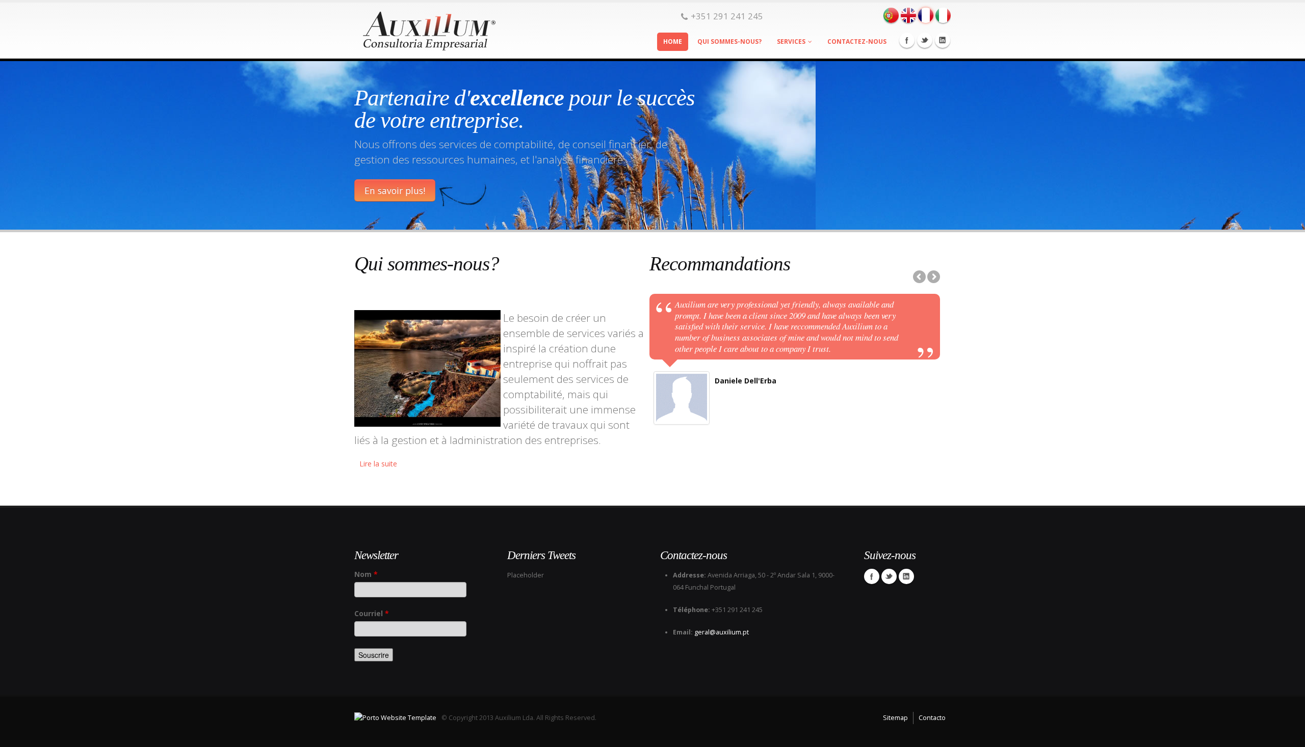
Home (672, 41)
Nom (366, 574)
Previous (920, 277)
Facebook (907, 40)
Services (791, 41)
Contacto (932, 717)
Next (933, 277)
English (908, 15)
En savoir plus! (394, 190)
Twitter (924, 40)
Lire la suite (378, 463)
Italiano (943, 15)
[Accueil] (425, 28)
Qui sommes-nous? (729, 41)
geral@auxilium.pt (721, 632)
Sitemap (895, 717)
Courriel (371, 613)
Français (925, 15)
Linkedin (942, 40)
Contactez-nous (856, 41)
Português (891, 15)
